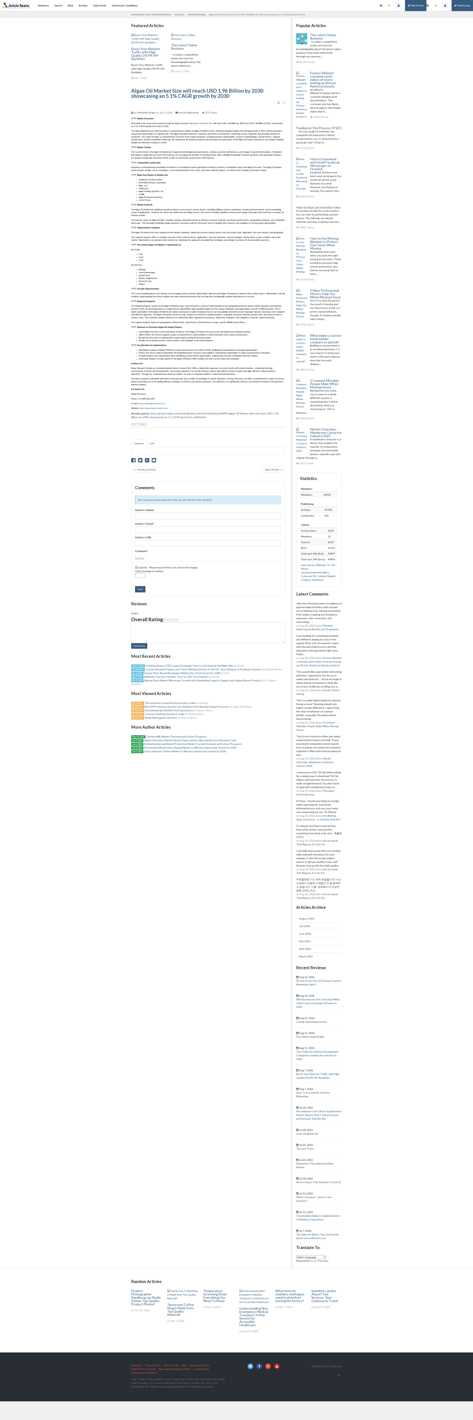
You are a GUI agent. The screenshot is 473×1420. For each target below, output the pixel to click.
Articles (83, 5)
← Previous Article (145, 469)
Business (179, 14)
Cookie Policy (201, 1369)
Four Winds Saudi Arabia (310, 1036)
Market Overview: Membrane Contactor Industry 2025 (326, 432)
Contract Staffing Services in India (164, 714)
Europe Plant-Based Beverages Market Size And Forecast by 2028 (182, 673)
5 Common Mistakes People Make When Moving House (324, 383)
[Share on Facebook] (133, 461)
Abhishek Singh (146, 112)
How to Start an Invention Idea (318, 207)
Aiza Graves (308, 565)
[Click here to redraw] (141, 567)
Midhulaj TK (323, 565)
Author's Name (144, 510)
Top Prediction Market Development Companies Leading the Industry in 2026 (317, 1055)
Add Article (463, 5)
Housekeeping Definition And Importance (169, 710)
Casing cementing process (311, 1021)
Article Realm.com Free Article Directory (151, 14)
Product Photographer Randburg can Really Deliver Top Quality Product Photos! (146, 1297)
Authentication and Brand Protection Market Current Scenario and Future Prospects (193, 743)
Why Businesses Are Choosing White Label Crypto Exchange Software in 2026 (318, 1003)
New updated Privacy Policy (175, 1369)
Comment (141, 551)
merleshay (318, 579)
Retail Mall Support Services (161, 717)
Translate (323, 1260)
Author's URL (143, 537)
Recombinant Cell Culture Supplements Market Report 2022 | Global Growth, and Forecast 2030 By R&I (319, 1115)
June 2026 (305, 933)
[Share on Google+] (147, 461)
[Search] (428, 5)
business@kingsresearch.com (151, 403)
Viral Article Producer (143, 1369)
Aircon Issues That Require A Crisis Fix (318, 1182)
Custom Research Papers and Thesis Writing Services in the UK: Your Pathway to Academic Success (203, 669)
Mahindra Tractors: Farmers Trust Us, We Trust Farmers (176, 676)
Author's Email (144, 523)
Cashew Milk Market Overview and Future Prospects (176, 736)
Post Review (139, 645)
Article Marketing (196, 14)
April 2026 (305, 948)
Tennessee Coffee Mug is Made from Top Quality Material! (180, 1310)
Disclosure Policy (199, 1365)
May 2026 (304, 941)
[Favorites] (436, 5)
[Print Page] (278, 102)
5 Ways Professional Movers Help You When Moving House (325, 293)
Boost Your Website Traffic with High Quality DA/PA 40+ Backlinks (145, 54)
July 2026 (304, 926)
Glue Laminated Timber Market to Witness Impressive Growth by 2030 (185, 751)
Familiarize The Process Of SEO (319, 128)
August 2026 (306, 918)
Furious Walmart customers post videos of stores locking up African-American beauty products (323, 81)
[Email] (154, 461)
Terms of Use (171, 1365)
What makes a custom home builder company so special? (325, 338)
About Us (136, 1365)
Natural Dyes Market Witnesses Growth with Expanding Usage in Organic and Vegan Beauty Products (203, 680)
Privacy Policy (153, 1365)
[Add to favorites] (284, 102)
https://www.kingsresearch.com (153, 408)
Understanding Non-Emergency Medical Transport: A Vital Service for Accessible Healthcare (254, 1316)
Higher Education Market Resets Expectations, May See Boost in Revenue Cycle (190, 740)
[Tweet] (140, 461)
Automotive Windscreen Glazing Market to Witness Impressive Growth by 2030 (190, 747)
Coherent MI (308, 576)
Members (43, 5)
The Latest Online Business (184, 46)
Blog (70, 5)
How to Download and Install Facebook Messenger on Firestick (325, 164)
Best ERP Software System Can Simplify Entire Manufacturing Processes (187, 706)
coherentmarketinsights (315, 572)
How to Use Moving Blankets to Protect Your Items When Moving (324, 243)
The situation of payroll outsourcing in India (170, 702)
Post (140, 589)
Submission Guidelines (125, 5)
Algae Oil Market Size (203, 123)
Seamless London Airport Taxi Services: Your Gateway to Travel (324, 1296)
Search (58, 5)
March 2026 (306, 956)
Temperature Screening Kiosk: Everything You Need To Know (215, 1296)
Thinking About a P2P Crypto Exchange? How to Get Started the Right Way (189, 665)
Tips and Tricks (305, 1148)
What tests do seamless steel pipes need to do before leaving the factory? (289, 1296)
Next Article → (273, 469)
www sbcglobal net (307, 1133)
